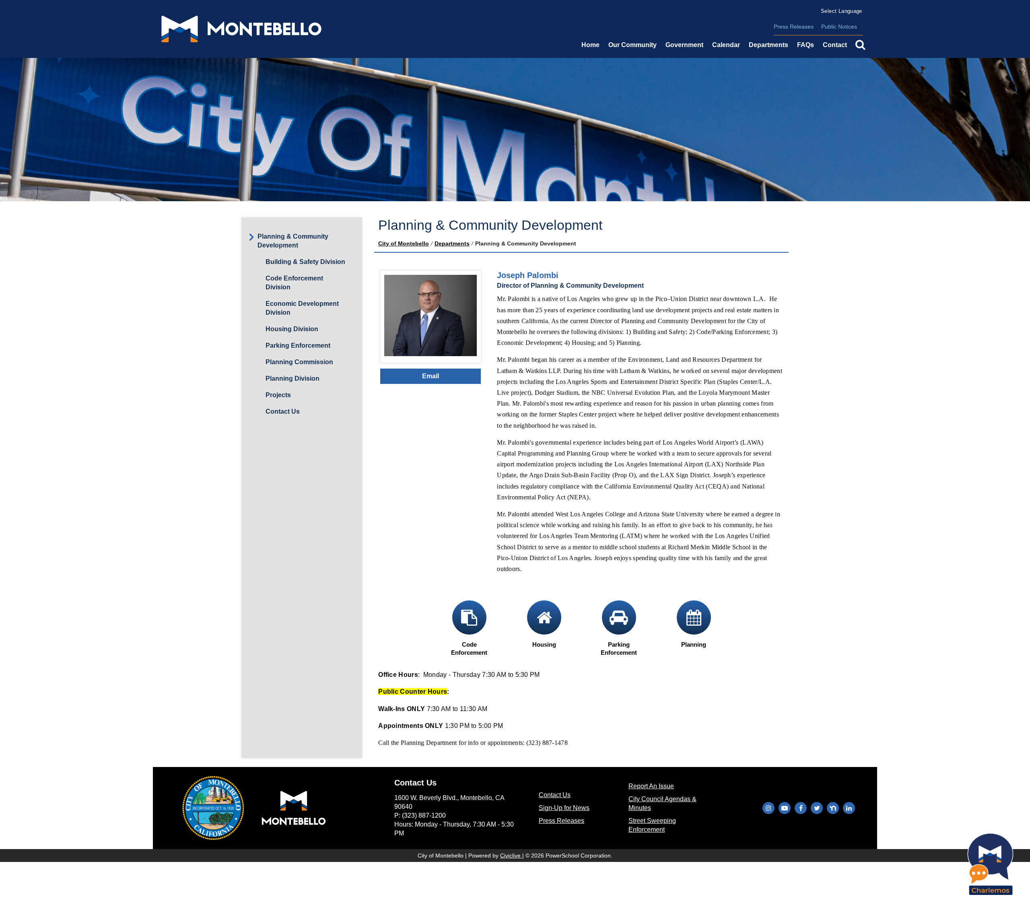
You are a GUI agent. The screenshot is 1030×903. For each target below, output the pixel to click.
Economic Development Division (302, 308)
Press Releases (794, 26)
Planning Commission (299, 362)
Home (590, 44)
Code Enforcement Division (294, 283)
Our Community (632, 44)
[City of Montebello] (241, 29)
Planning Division (292, 378)
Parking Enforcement (298, 345)
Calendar (726, 44)
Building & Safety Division (305, 261)
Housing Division (292, 329)
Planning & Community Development (293, 241)
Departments (452, 243)
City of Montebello (403, 243)
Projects (278, 395)
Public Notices (839, 26)
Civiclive (511, 855)
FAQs (805, 44)
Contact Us (283, 411)
